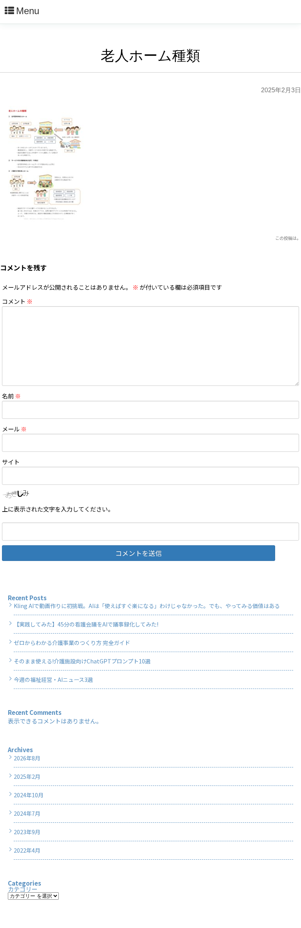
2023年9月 (27, 832)
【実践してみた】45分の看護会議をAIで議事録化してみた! (86, 624)
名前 (11, 395)
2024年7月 (27, 813)
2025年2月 (27, 776)
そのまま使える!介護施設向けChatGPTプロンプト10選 (82, 661)
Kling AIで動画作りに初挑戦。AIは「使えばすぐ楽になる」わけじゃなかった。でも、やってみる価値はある (147, 606)
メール (14, 428)
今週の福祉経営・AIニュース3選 (53, 679)
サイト (11, 461)
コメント (17, 301)
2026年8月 (27, 758)
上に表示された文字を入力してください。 (58, 508)
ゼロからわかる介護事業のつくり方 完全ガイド (72, 643)
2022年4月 (27, 850)
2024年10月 (29, 795)
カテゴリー (22, 889)
